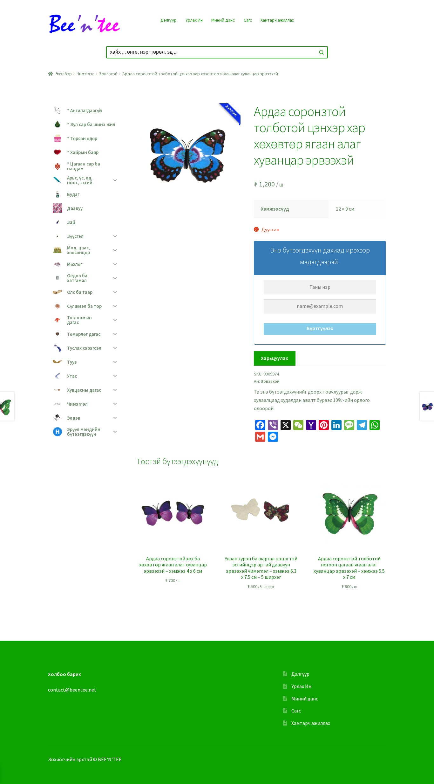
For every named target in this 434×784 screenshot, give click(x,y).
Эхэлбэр (64, 74)
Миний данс (223, 20)
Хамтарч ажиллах (277, 20)
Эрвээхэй (108, 74)
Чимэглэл (85, 74)
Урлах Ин (194, 20)
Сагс (248, 20)
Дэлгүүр (168, 20)
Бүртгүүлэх (320, 328)
